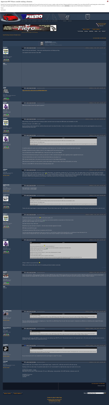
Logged (104, 53)
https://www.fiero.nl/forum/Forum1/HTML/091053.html (34, 90)
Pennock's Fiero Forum (102, 23)
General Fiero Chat (102, 24)
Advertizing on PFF (50, 399)
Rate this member (6, 99)
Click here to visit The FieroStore (27, 32)
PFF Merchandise (52, 400)
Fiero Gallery (58, 400)
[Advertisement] (20, 43)
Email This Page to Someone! (8, 34)
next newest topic (95, 383)
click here (67, 5)
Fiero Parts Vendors (58, 399)
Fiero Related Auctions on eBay (54, 401)
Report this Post (31, 88)
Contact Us (49, 397)
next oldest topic (102, 383)
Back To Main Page (57, 397)
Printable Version (17, 34)
